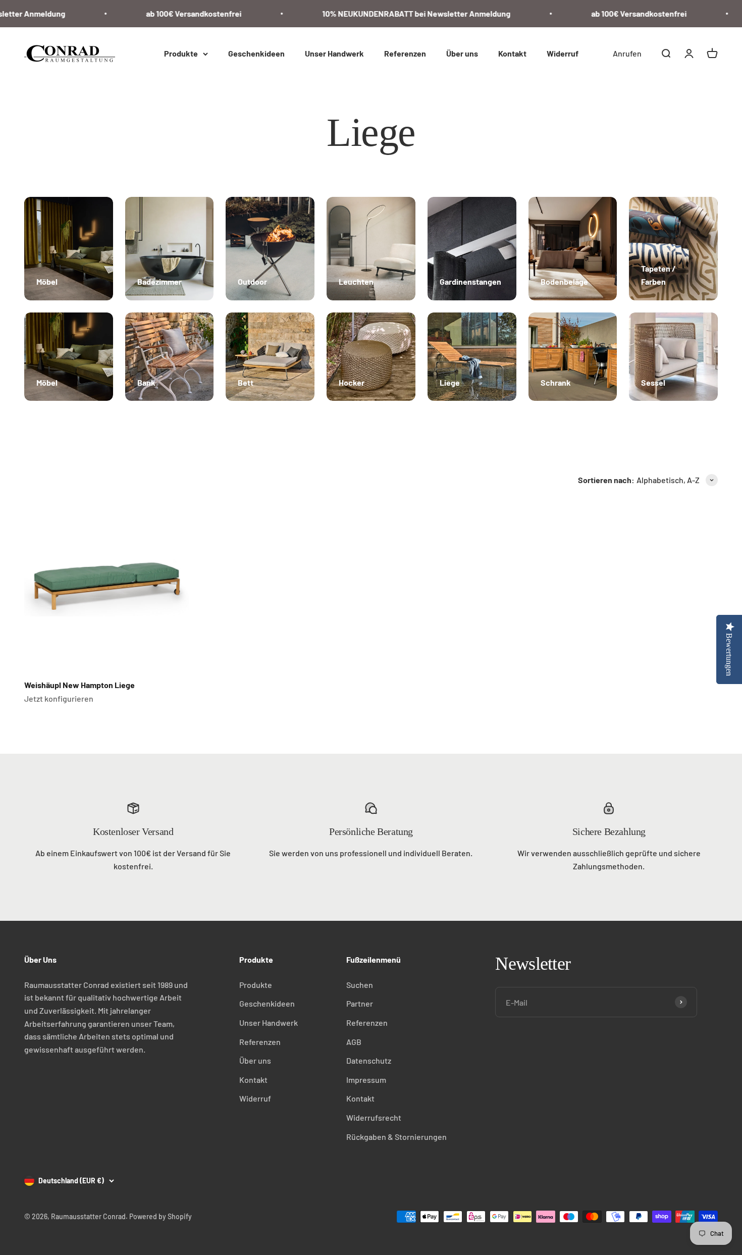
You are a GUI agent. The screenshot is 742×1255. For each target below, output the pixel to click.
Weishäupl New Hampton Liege (79, 685)
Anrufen (627, 53)
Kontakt (512, 53)
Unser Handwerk (334, 53)
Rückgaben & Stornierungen (396, 1136)
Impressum (366, 1079)
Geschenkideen (256, 53)
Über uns (462, 53)
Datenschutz (368, 1060)
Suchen (359, 984)
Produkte (181, 53)
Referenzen (405, 53)
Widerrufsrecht (373, 1117)
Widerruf (562, 53)
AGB (353, 1042)
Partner (359, 1003)
